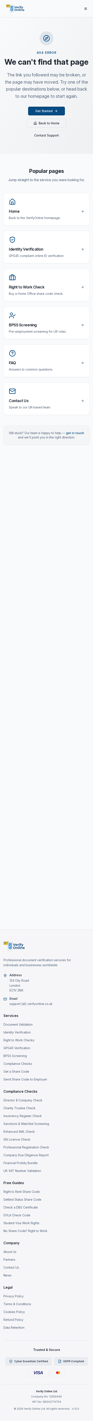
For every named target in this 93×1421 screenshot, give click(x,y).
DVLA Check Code (16, 1215)
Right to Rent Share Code (21, 1191)
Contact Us (11, 1267)
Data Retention (13, 1327)
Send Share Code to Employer (25, 1079)
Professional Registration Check (26, 1147)
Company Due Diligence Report (26, 1155)
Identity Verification (17, 1032)
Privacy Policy (13, 1296)
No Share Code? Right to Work (25, 1231)
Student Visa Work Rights (21, 1223)
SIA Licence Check (16, 1139)
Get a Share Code (16, 1071)
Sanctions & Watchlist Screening (26, 1124)
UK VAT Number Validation (22, 1171)
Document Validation (18, 1024)
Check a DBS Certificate (20, 1207)
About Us (9, 1252)
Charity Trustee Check (19, 1108)
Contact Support (46, 135)
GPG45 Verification (16, 1048)
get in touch (75, 433)
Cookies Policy (14, 1312)
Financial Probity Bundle (20, 1163)
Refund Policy (13, 1320)
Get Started (44, 111)
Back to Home (49, 123)
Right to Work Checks (18, 1040)
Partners (9, 1259)
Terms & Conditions (17, 1304)
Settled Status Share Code (22, 1199)
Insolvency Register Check (22, 1116)
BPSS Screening (15, 1056)
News (7, 1275)
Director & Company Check (22, 1100)
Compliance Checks (17, 1063)
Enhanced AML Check (19, 1131)
